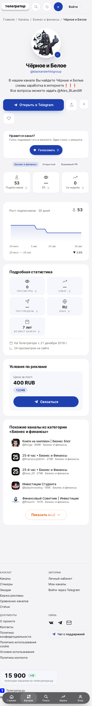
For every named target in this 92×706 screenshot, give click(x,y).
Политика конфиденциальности (15, 634)
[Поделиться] (71, 105)
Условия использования (17, 652)
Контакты (6, 627)
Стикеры (6, 584)
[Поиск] (35, 6)
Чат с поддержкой (71, 634)
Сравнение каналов (14, 601)
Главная (9, 19)
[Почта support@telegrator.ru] (69, 622)
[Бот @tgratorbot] (60, 622)
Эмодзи (5, 590)
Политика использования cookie (18, 644)
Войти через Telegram (64, 590)
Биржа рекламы (11, 595)
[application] (46, 231)
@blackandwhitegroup (45, 71)
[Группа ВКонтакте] (51, 622)
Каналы (23, 19)
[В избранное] (9, 118)
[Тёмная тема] (47, 6)
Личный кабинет (60, 578)
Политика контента (13, 657)
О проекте (7, 621)
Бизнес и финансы (46, 19)
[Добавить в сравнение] (84, 104)
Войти (73, 6)
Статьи (5, 606)
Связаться (49, 402)
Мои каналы (57, 584)
